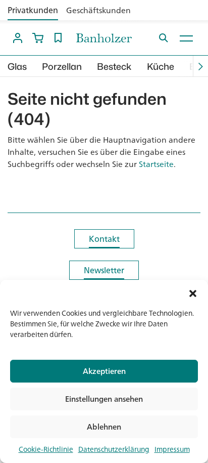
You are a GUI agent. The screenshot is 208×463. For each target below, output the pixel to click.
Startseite (156, 164)
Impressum (172, 449)
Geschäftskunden (98, 10)
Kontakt (104, 239)
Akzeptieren (104, 371)
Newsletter (104, 270)
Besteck (114, 66)
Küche (160, 66)
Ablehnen (104, 427)
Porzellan (62, 66)
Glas (17, 66)
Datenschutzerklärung (113, 449)
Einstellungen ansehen (104, 399)
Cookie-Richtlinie (46, 449)
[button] (193, 292)
